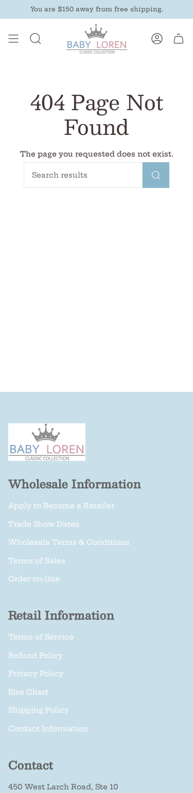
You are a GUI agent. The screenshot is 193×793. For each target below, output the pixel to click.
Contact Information (48, 728)
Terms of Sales (36, 560)
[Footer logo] (46, 442)
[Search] (156, 175)
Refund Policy (35, 655)
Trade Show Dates (43, 524)
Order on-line (34, 578)
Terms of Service (41, 637)
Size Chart (28, 692)
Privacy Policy (35, 673)
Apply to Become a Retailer (61, 505)
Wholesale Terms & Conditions (69, 542)
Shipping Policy (38, 710)
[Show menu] (13, 39)
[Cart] (178, 39)
